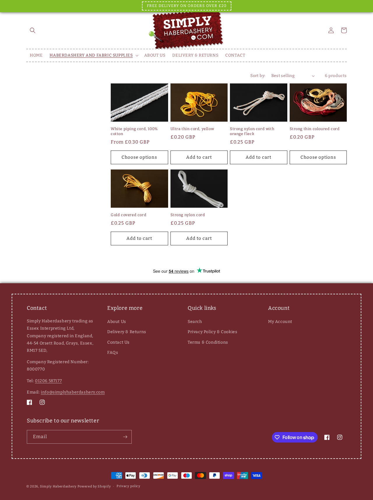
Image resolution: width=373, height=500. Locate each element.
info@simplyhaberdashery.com (73, 392)
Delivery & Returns (126, 331)
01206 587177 (48, 380)
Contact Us (118, 342)
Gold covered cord (128, 215)
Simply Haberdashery (58, 486)
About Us (116, 321)
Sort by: (257, 75)
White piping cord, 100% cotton (134, 131)
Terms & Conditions (208, 342)
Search (195, 321)
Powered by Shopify (94, 486)
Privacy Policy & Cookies (212, 331)
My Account (280, 321)
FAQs (112, 352)
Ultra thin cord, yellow (192, 129)
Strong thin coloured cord (315, 129)
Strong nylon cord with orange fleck (252, 131)
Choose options (139, 157)
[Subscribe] (125, 437)
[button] (32, 30)
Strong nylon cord (187, 215)
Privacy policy (128, 486)
